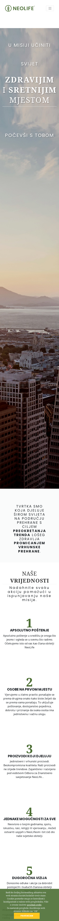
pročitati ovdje (34, 904)
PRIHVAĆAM (26, 915)
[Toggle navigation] (50, 8)
